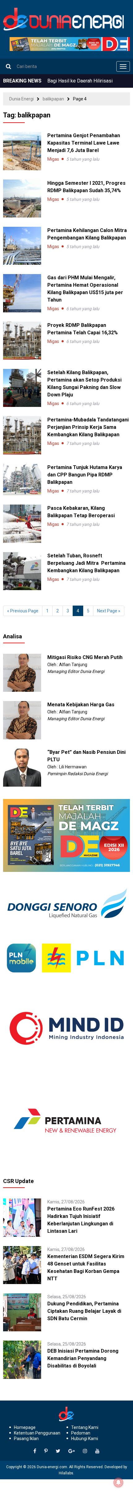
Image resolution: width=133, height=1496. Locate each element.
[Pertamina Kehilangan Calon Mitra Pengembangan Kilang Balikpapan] (22, 246)
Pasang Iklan (26, 1438)
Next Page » (108, 610)
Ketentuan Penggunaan (37, 1432)
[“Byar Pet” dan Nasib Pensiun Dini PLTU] (22, 767)
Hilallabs (66, 1473)
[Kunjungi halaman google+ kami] (71, 1451)
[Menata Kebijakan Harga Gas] (22, 719)
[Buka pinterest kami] (46, 1451)
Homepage (25, 1427)
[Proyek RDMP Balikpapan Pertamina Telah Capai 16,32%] (22, 341)
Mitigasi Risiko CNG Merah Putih (84, 657)
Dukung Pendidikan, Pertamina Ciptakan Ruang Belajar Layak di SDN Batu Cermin (84, 1311)
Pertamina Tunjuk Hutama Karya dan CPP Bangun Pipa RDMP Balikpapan (84, 474)
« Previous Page (22, 610)
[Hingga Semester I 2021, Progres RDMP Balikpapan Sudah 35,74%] (22, 199)
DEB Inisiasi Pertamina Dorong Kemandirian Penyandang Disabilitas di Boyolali (82, 1358)
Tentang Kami (84, 1427)
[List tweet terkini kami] (58, 1451)
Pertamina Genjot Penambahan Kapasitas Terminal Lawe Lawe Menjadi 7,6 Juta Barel (83, 143)
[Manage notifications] (118, 1482)
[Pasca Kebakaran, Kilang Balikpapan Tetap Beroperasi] (22, 524)
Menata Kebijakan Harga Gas (80, 705)
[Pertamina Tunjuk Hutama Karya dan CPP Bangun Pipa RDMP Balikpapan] (22, 480)
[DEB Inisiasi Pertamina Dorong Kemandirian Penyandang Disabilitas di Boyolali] (22, 1359)
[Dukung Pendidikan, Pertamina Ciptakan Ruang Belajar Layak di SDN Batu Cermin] (22, 1311)
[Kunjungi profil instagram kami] (85, 1451)
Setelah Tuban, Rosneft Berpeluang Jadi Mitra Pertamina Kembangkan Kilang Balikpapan (86, 563)
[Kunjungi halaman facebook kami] (34, 1451)
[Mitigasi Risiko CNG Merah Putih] (22, 672)
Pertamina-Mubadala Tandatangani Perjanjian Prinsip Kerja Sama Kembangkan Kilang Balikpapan (88, 427)
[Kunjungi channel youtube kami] (97, 1451)
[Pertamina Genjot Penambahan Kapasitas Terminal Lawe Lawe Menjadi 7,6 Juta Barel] (22, 151)
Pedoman (80, 1432)
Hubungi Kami (84, 1438)
